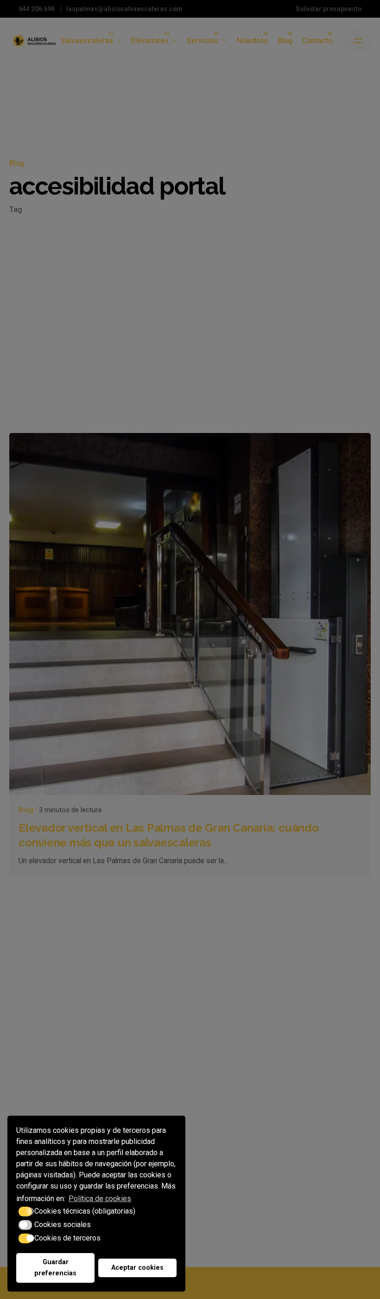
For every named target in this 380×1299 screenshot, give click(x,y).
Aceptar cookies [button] (137, 1268)
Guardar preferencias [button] (55, 1267)
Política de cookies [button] (100, 1198)
